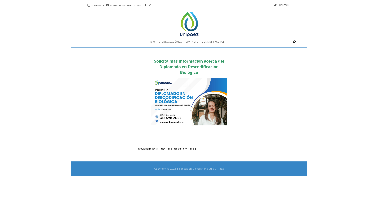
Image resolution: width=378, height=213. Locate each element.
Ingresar (284, 5)
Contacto (192, 42)
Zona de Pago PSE (213, 42)
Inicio (151, 42)
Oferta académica (170, 42)
